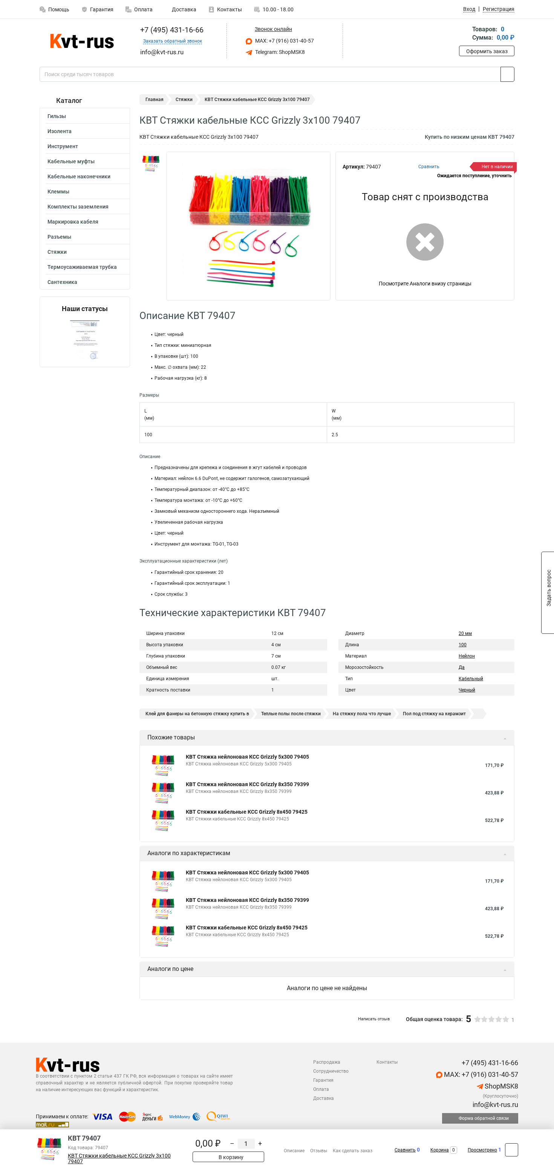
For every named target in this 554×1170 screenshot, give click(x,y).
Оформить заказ (487, 51)
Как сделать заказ (352, 1150)
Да (462, 667)
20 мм (465, 633)
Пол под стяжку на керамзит (434, 713)
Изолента (59, 131)
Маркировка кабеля (72, 222)
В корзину (230, 1157)
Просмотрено (482, 1150)
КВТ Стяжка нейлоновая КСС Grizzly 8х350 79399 (247, 784)
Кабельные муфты (71, 161)
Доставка (183, 9)
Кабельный (471, 678)
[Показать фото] (150, 163)
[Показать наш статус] (84, 339)
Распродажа (326, 1062)
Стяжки (57, 252)
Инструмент (62, 146)
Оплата (143, 9)
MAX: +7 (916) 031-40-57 (284, 41)
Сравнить (405, 1150)
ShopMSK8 (500, 1086)
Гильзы (56, 116)
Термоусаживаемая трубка (82, 267)
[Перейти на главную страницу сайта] (82, 41)
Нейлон (467, 656)
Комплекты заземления (78, 207)
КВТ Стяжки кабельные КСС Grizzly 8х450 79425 (247, 812)
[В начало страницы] (511, 1149)
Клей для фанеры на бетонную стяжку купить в (197, 713)
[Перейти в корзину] (464, 34)
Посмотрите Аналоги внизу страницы (425, 284)
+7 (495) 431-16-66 (171, 29)
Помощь (58, 9)
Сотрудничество (331, 1071)
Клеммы (58, 192)
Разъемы (59, 237)
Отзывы (318, 1150)
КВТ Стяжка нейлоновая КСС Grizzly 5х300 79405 (247, 757)
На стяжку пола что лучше (362, 713)
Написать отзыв (374, 1019)
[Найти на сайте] (507, 74)
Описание (294, 1150)
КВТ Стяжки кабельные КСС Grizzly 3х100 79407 (119, 1158)
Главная (154, 99)
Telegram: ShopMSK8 (279, 52)
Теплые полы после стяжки (291, 713)
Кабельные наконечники (78, 176)
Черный (467, 690)
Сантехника (62, 282)
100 (463, 644)
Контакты (229, 9)
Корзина (439, 1150)
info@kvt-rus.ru (494, 1105)
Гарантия (101, 9)
